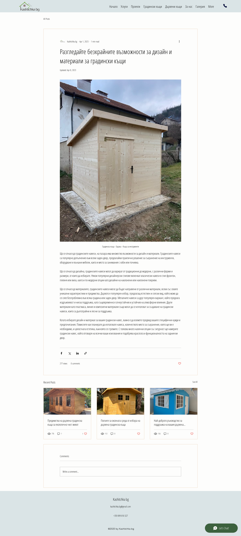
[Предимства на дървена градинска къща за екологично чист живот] (67, 401)
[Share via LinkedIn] (77, 353)
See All (195, 381)
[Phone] (225, 6)
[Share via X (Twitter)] (69, 353)
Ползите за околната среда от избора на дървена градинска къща (120, 422)
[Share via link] (85, 353)
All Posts (46, 18)
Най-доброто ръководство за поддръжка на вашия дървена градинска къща (169, 422)
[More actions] (179, 41)
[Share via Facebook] (61, 353)
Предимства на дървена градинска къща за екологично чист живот (65, 422)
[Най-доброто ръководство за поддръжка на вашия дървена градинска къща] (173, 401)
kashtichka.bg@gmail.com (120, 506)
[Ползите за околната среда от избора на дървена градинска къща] (120, 401)
